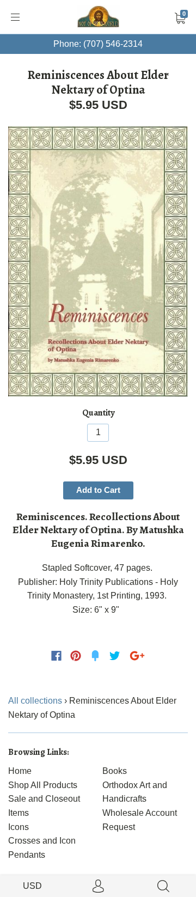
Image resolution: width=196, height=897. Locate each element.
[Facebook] (56, 655)
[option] (98, 261)
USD (32, 885)
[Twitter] (115, 655)
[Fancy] (95, 655)
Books (114, 771)
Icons (18, 827)
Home (20, 771)
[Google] (137, 655)
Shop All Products (42, 785)
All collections (35, 700)
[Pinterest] (75, 655)
